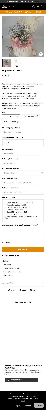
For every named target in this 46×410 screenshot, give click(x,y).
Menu (4, 358)
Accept (28, 406)
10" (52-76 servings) (11, 122)
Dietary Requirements (12, 272)
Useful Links (6, 352)
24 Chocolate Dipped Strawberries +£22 (21, 218)
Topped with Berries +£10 (17, 210)
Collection (7, 264)
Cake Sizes (7, 275)
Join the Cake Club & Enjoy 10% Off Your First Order (23, 367)
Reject (17, 406)
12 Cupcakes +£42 (14, 214)
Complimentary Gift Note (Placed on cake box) (20, 225)
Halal (9, 143)
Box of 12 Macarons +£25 (17, 212)
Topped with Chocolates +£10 (19, 207)
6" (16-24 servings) (11, 116)
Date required (7, 149)
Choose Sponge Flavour (11, 128)
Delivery (6, 261)
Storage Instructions (11, 268)
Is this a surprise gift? (10, 168)
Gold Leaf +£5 (12, 203)
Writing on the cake (9, 178)
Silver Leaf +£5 (28, 203)
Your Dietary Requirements (12, 137)
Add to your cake (8, 197)
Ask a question (7, 283)
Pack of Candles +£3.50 (16, 205)
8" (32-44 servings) (30, 116)
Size (3, 112)
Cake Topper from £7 (10, 188)
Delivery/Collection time (11, 159)
